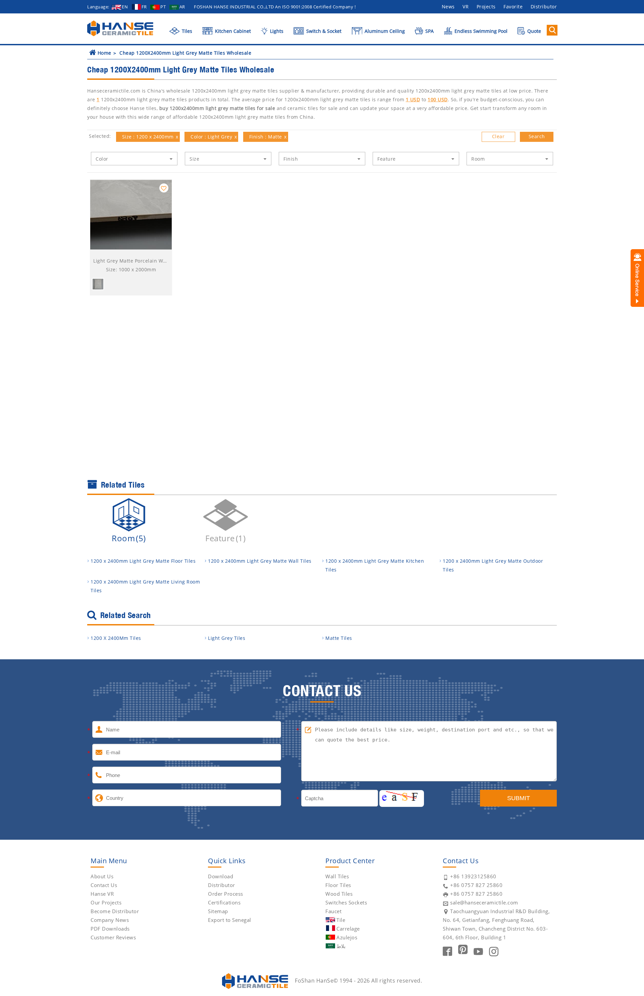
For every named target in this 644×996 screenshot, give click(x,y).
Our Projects (106, 902)
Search (537, 136)
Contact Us (104, 885)
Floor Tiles (338, 885)
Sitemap (218, 911)
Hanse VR (102, 893)
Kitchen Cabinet (232, 31)
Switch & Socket (323, 31)
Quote (533, 31)
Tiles (186, 31)
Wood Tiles (339, 893)
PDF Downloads (110, 928)
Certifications (224, 902)
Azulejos (346, 937)
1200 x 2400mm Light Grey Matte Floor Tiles (143, 561)
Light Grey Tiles (226, 638)
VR (466, 6)
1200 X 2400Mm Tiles (116, 638)
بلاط (340, 946)
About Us (102, 876)
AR (182, 7)
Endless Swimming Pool (480, 31)
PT (163, 7)
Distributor (544, 6)
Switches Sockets (346, 902)
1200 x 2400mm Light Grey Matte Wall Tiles (260, 561)
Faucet (333, 911)
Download (220, 876)
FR (144, 7)
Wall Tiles (337, 876)
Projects (486, 6)
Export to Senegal (229, 920)
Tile (340, 920)
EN (125, 7)
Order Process (225, 893)
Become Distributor (115, 911)
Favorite (513, 6)
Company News (110, 920)
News (448, 6)
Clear (498, 136)
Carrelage (348, 928)
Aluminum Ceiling (384, 31)
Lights (276, 31)
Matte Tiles (338, 638)
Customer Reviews (113, 937)
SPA (429, 31)
